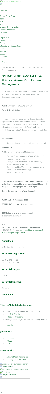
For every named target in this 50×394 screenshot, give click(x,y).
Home (4, 57)
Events (4, 62)
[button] (25, 392)
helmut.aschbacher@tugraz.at (31, 230)
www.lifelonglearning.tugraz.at (13, 233)
